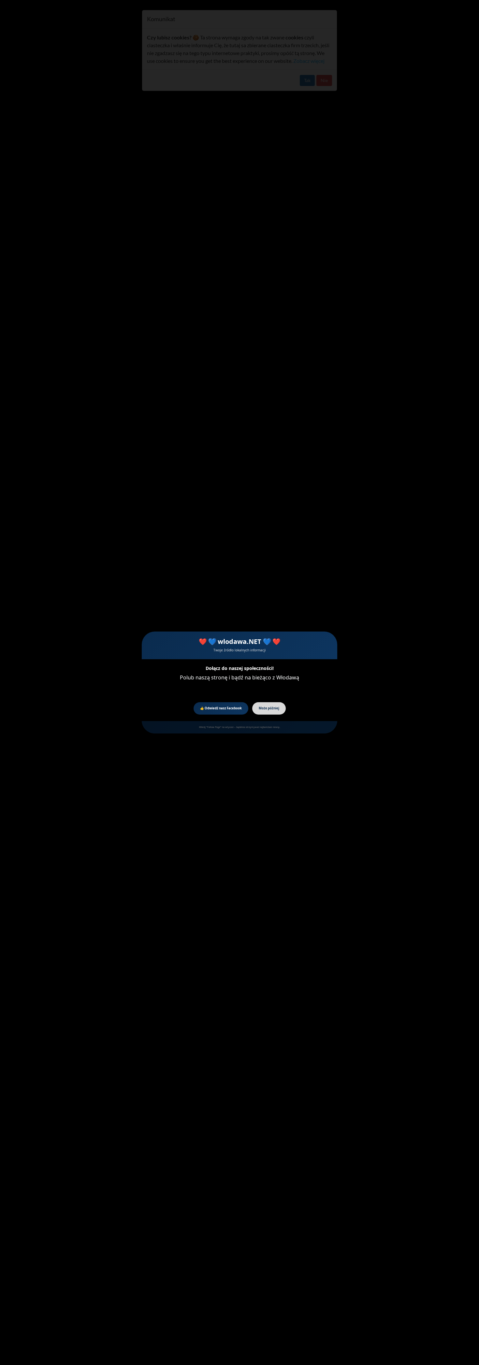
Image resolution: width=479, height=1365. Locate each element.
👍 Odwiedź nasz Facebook (221, 708)
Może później (269, 708)
